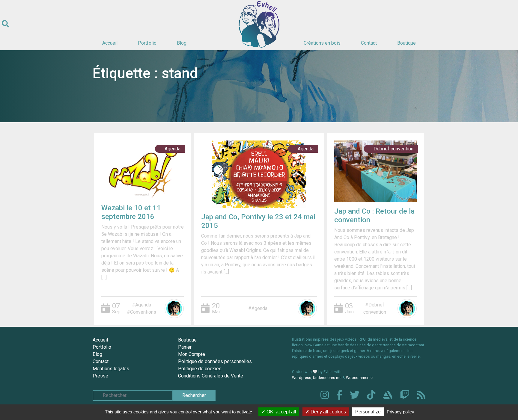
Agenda (172, 149)
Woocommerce (359, 377)
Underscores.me (327, 377)
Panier (185, 347)
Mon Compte (191, 354)
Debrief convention (393, 149)
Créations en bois (322, 43)
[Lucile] (174, 308)
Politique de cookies (200, 368)
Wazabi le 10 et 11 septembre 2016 (131, 212)
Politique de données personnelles (215, 361)
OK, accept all (280, 411)
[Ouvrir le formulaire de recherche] (5, 24)
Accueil (110, 43)
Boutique (406, 43)
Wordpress (301, 377)
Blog (181, 43)
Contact (369, 43)
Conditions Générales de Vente (210, 376)
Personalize (368, 411)
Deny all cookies (327, 411)
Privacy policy (400, 411)
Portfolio (147, 43)
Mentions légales (111, 368)
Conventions (143, 312)
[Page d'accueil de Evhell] (259, 24)
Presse (100, 376)
